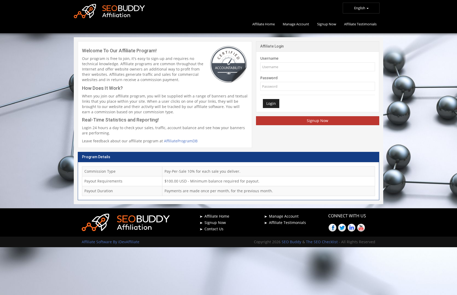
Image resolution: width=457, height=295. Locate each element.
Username (269, 58)
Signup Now (317, 120)
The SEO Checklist (322, 241)
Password (269, 77)
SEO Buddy (292, 241)
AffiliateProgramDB (181, 140)
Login (271, 103)
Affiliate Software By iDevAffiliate (110, 241)
